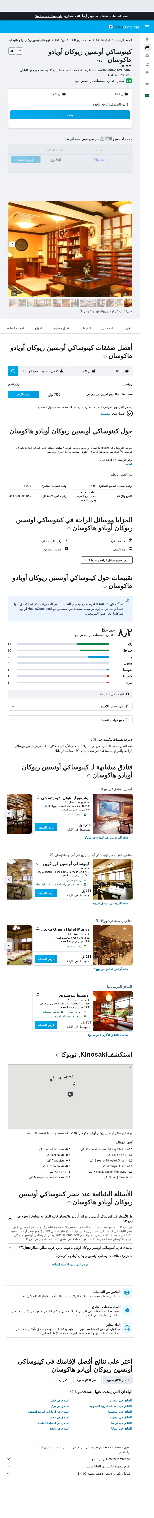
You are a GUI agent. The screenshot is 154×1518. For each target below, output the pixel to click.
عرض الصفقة (46, 827)
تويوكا (62, 40)
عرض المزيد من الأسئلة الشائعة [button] (70, 1264)
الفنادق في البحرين (120, 1417)
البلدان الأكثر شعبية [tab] (118, 1380)
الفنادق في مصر (59, 1417)
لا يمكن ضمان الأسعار (47, 1447)
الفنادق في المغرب (120, 1400)
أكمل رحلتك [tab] (61, 1380)
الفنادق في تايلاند (59, 1428)
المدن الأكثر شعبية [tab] (87, 1380)
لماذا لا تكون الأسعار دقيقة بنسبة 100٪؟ (104, 1473)
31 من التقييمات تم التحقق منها (95, 80)
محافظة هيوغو (84, 40)
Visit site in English (48, 16)
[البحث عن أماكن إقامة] (147, 47)
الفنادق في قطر (60, 1400)
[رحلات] (147, 84)
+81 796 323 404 (120, 75)
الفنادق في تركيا (60, 1406)
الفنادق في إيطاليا (121, 1428)
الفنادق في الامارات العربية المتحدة (48, 1411)
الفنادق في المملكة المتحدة (53, 1423)
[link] (106, 837)
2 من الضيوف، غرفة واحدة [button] (110, 104)
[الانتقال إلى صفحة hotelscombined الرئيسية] (124, 26)
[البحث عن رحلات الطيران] (147, 39)
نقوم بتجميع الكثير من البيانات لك (108, 1466)
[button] (4, 16)
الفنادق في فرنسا (121, 1423)
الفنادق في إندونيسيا (120, 1411)
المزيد (129, 464)
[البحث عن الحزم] (147, 64)
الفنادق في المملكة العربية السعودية (110, 1406)
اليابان (107, 40)
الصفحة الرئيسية (123, 40)
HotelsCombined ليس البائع (111, 1459)
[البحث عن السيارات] (147, 56)
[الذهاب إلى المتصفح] (147, 73)
